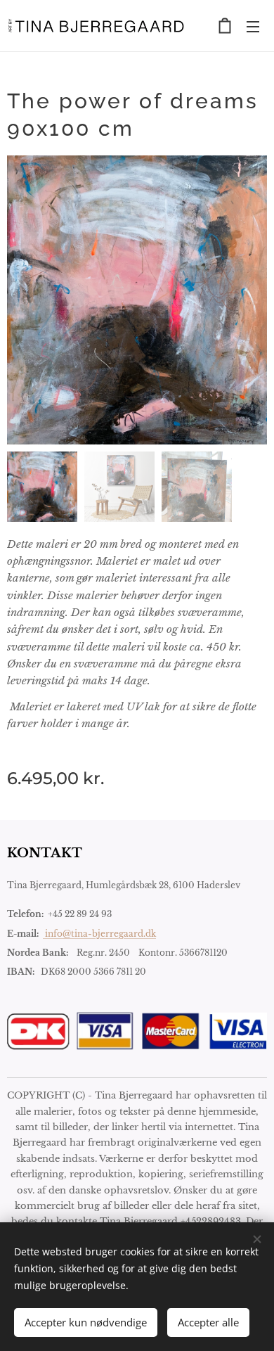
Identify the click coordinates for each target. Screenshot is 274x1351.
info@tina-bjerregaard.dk (99, 933)
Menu (253, 26)
